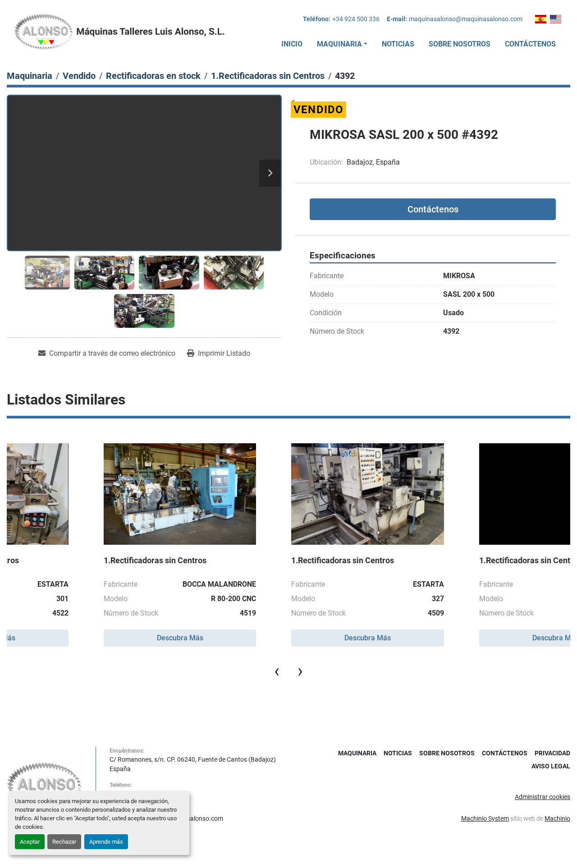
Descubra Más (100, 638)
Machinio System (485, 818)
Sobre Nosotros (459, 44)
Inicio (291, 44)
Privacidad (552, 753)
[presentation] (276, 671)
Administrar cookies (542, 796)
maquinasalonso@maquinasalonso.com (465, 19)
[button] (342, 44)
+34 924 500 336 (356, 19)
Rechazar (64, 841)
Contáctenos (530, 44)
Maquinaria (339, 44)
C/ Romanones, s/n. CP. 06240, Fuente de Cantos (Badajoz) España (193, 764)
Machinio (557, 818)
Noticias (398, 44)
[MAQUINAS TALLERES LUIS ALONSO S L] (44, 784)
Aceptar (30, 841)
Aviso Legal (550, 766)
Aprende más (106, 841)
